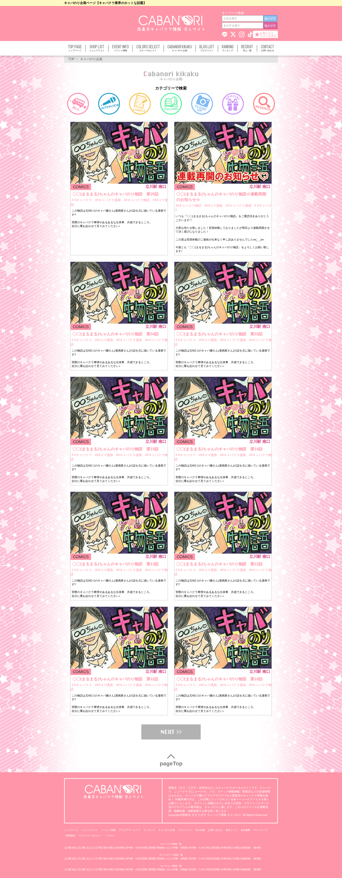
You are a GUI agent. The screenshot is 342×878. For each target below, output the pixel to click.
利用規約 (70, 835)
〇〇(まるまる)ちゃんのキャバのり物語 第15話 (115, 449)
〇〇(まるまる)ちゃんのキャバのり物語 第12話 (219, 564)
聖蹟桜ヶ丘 (163, 848)
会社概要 (245, 830)
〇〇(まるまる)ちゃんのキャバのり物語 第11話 (115, 679)
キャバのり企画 (166, 830)
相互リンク (232, 830)
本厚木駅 (226, 848)
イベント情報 (108, 830)
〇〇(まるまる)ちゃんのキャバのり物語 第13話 (115, 564)
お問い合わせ (215, 830)
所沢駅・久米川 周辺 (200, 848)
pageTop (171, 763)
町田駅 (216, 848)
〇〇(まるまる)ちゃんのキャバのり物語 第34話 (115, 334)
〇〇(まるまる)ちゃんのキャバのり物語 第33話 (219, 334)
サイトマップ (260, 830)
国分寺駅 (108, 848)
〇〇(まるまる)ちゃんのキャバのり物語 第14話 (219, 449)
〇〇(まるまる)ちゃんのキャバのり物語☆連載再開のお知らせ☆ (221, 197)
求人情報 (200, 830)
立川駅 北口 (85, 848)
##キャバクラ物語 (137, 200)
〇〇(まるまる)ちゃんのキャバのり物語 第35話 (115, 194)
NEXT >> (171, 731)
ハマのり (110, 835)
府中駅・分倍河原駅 (136, 848)
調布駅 (152, 848)
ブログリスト (185, 830)
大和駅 (236, 848)
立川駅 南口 (71, 848)
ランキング (149, 830)
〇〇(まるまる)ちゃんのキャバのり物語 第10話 (219, 679)
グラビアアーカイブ (129, 830)
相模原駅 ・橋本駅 (251, 848)
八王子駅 (97, 848)
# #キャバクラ (82, 200)
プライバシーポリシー (90, 835)
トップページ (71, 830)
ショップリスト (90, 830)
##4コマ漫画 (213, 205)
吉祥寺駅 (119, 848)
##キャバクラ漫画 (108, 200)
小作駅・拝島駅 (179, 848)
